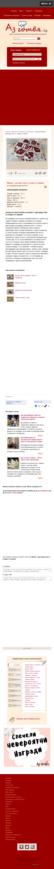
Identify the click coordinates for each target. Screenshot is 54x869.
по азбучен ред (16, 670)
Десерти (15, 131)
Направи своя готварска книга (28, 719)
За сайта (8, 778)
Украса (7, 818)
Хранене (14, 11)
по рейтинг (17, 665)
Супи (7, 806)
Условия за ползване (12, 787)
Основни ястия (10, 809)
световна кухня (16, 700)
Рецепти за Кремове (26, 131)
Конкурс (37, 15)
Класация (46, 15)
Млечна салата (29, 698)
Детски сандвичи (30, 706)
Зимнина (8, 823)
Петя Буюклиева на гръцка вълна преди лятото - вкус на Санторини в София (32, 439)
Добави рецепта (18, 43)
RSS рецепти (9, 790)
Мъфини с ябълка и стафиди (33, 692)
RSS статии (9, 792)
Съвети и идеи (27, 15)
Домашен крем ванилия (23, 290)
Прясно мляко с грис (22, 297)
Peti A (26, 186)
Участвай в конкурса (34, 43)
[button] (46, 3)
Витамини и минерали (11, 15)
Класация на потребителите (15, 799)
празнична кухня (16, 691)
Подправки (38, 11)
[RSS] (32, 847)
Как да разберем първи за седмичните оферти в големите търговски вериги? (33, 417)
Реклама (8, 783)
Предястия (8, 801)
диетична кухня (16, 695)
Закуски (7, 804)
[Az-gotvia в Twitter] (27, 847)
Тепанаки (27, 700)
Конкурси (8, 780)
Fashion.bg (35, 864)
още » (40, 435)
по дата (19, 674)
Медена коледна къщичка (32, 671)
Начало (8, 131)
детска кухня (17, 705)
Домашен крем (20, 283)
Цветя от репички (30, 702)
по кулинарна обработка (17, 685)
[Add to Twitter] (39, 408)
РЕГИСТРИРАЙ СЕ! (33, 50)
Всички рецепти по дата (13, 797)
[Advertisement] (27, 98)
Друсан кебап (29, 669)
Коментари (22, 173)
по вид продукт (16, 679)
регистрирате (43, 491)
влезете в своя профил (14, 492)
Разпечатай (38, 402)
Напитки (8, 820)
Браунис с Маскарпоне (31, 685)
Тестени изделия (11, 813)
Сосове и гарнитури (12, 811)
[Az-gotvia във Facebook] (21, 847)
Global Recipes (10, 839)
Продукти (29, 11)
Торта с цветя (29, 704)
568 (9, 173)
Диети (21, 11)
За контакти (9, 785)
